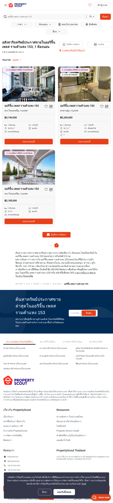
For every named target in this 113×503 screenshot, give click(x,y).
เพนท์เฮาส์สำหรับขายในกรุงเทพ (16, 368)
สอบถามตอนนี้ (29, 141)
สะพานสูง (57, 284)
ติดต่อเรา (7, 440)
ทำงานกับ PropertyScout (15, 430)
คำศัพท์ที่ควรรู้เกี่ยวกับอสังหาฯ (71, 435)
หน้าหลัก (19, 284)
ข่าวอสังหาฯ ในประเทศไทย (70, 416)
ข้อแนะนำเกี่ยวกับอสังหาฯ (69, 421)
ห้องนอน (43, 24)
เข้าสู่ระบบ (102, 5)
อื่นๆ (55, 31)
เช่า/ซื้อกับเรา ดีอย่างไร (14, 421)
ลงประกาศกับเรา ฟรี (13, 426)
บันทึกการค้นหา (73, 44)
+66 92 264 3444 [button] (13, 465)
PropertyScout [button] (12, 457)
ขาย (28, 284)
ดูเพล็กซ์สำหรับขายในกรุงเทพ (15, 356)
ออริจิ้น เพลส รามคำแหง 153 (76, 284)
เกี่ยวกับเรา (8, 416)
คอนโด (36, 284)
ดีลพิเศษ (93, 24)
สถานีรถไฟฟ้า (96, 341)
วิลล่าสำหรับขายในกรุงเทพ (14, 364)
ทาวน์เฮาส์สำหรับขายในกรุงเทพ (53, 348)
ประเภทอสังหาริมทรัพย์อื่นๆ (19, 341)
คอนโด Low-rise (70, 24)
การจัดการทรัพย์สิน (12, 435)
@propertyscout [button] (13, 461)
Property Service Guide (68, 430)
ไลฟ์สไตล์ (61, 426)
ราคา (20, 24)
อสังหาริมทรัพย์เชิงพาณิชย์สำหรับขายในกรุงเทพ (91, 349)
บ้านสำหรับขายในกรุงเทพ (14, 348)
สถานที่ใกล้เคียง (47, 341)
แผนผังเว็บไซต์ (63, 440)
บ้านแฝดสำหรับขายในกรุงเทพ (52, 356)
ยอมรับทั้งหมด (64, 492)
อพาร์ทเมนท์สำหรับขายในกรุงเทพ (54, 364)
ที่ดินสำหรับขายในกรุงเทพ (87, 364)
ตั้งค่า (44, 492)
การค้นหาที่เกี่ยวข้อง (72, 341)
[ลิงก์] (84, 484)
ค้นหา (105, 16)
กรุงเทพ (46, 284)
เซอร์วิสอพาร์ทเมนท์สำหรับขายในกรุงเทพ (90, 357)
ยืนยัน (89, 313)
